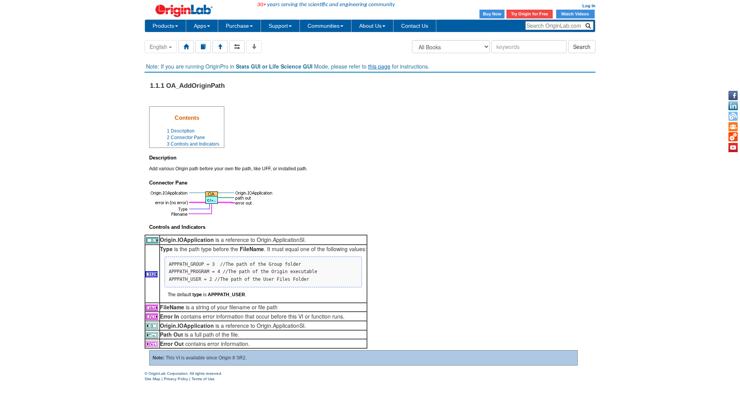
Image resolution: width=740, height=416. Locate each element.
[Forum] (733, 127)
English (159, 46)
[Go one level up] (220, 46)
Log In (588, 5)
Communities (324, 26)
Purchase (237, 26)
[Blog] (733, 116)
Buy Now (492, 14)
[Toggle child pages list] (254, 46)
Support (278, 26)
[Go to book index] (203, 46)
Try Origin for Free (529, 14)
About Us (370, 26)
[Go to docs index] (186, 46)
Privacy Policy (176, 379)
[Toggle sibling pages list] (237, 46)
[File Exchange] (733, 137)
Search (581, 46)
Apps (200, 26)
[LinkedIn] (733, 106)
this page (379, 66)
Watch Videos (575, 14)
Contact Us (414, 26)
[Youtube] (733, 148)
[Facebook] (733, 96)
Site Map (152, 379)
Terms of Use (203, 379)
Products (163, 26)
